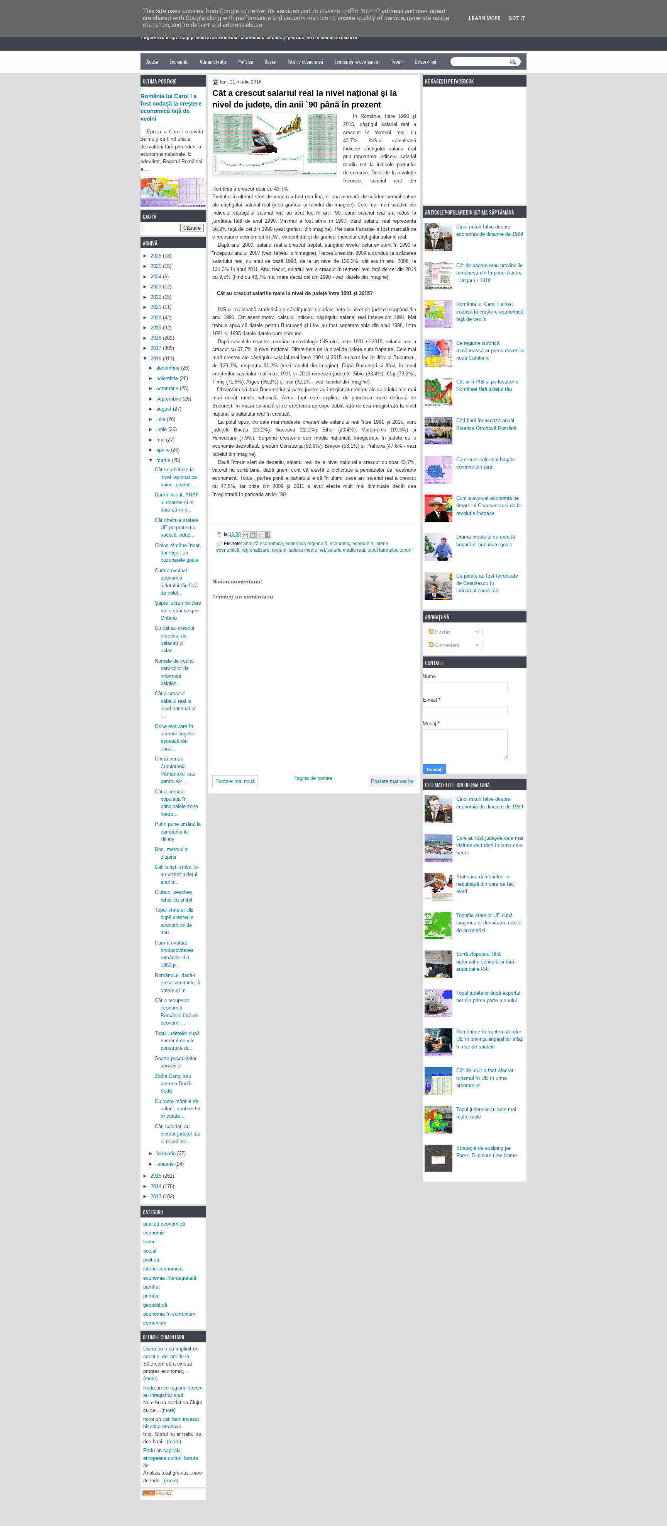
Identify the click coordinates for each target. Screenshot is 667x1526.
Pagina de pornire (312, 778)
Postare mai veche (392, 781)
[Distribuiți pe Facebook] (267, 535)
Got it (517, 18)
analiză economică (263, 543)
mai (161, 440)
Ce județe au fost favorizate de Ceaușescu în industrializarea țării (487, 583)
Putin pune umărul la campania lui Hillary (178, 831)
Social (270, 61)
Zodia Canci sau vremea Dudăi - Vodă (175, 1083)
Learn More (485, 18)
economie (362, 543)
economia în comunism (169, 1314)
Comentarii (446, 645)
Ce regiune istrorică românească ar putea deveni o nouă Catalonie (490, 350)
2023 (157, 287)
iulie (161, 419)
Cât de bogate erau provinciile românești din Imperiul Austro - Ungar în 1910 (489, 273)
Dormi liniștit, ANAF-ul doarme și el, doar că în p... (177, 502)
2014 (157, 1186)
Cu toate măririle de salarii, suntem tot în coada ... (178, 1108)
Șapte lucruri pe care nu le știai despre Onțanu (178, 610)
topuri (405, 549)
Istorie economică (305, 61)
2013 (157, 1196)
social (149, 1251)
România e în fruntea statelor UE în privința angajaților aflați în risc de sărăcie (489, 1039)
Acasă (152, 61)
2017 (157, 348)
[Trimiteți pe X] (260, 535)
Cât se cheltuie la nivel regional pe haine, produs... (176, 477)
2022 (157, 297)
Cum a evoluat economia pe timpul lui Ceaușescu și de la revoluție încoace (488, 505)
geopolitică (155, 1305)
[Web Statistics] (157, 1494)
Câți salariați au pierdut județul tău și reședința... (177, 1134)
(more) (150, 1378)
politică (151, 1260)
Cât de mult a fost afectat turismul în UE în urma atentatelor (484, 1077)
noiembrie (167, 378)
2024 (157, 277)
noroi (148, 1419)
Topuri (397, 61)
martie (164, 460)
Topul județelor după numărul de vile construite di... (177, 1040)
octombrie (168, 388)
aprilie (163, 450)
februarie (166, 1153)
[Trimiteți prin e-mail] (245, 535)
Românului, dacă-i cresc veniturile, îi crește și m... (177, 982)
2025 (157, 266)
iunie (162, 429)
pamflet (151, 1287)
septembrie (169, 399)
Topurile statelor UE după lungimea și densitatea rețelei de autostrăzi (488, 922)
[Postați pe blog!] (253, 535)
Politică (245, 61)
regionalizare (255, 549)
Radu (149, 1388)
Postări (442, 632)
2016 (157, 358)
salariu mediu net (307, 549)
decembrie (168, 368)
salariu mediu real (346, 549)
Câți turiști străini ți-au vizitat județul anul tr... (176, 874)
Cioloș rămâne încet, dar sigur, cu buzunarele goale (178, 552)
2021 (157, 307)
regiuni (279, 549)
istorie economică (163, 1269)
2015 (157, 1176)
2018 (157, 338)
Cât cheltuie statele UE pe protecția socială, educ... (176, 527)
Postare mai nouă (235, 781)
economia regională (306, 543)
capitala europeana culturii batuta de (170, 1458)
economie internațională (169, 1278)
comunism (154, 1323)
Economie (178, 61)
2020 (157, 318)
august (164, 409)
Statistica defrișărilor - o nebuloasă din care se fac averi (485, 884)
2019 (157, 328)
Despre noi (425, 61)
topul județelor (382, 549)
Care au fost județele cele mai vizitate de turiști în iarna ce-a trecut (489, 845)
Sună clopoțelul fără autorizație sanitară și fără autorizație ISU (485, 961)
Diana (149, 1349)
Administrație (213, 61)
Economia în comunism (356, 61)
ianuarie (165, 1164)
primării (151, 1296)
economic (340, 543)
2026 (157, 256)
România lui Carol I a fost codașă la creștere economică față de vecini (489, 311)
